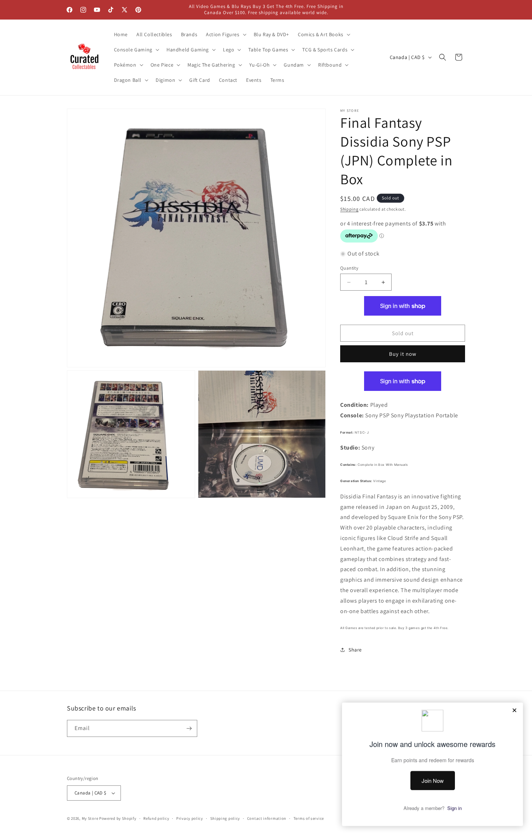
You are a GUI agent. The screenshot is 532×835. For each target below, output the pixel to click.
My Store (90, 818)
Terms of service (309, 818)
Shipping (349, 209)
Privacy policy (189, 818)
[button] (225, 34)
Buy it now (403, 353)
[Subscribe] (189, 728)
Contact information (266, 818)
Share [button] (355, 649)
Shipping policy (225, 818)
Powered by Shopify (117, 818)
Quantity (349, 268)
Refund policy (156, 818)
